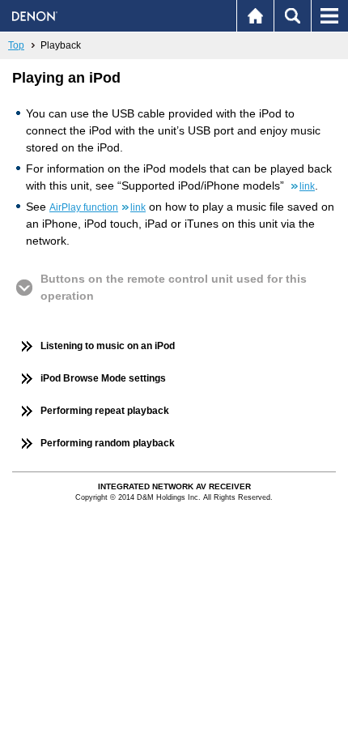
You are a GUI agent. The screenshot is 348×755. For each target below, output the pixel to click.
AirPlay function (97, 207)
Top (16, 45)
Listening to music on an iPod (107, 346)
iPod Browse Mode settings (103, 378)
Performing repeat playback (104, 410)
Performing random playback (107, 443)
